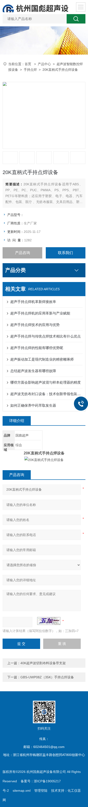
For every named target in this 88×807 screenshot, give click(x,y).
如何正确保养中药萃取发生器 (33, 405)
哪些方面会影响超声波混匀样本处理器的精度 (45, 382)
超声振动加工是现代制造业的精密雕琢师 (42, 359)
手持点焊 (30, 70)
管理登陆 (40, 790)
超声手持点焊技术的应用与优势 (35, 325)
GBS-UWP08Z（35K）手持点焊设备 (47, 677)
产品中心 (44, 64)
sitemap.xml (22, 790)
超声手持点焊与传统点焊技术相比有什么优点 (45, 336)
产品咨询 (22, 253)
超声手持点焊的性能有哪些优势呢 (36, 348)
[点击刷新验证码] (49, 621)
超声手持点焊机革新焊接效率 (33, 302)
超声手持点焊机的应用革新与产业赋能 (40, 313)
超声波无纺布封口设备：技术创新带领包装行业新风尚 (46, 394)
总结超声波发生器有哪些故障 (33, 371)
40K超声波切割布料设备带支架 (43, 663)
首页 (28, 64)
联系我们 (65, 253)
